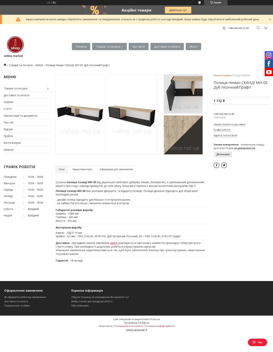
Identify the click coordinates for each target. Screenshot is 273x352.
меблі (113, 243)
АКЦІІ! (193, 46)
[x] (224, 165)
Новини (8, 102)
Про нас (9, 122)
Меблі (39, 65)
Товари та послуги (108, 46)
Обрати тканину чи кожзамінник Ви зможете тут (100, 297)
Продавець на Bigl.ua (136, 322)
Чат (260, 342)
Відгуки (8, 129)
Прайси (8, 136)
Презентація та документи (20, 115)
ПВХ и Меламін (80, 305)
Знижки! (9, 149)
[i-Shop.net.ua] (14, 44)
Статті (8, 109)
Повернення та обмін (17, 305)
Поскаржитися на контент (128, 326)
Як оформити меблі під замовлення (25, 297)
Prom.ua (155, 319)
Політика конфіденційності (160, 326)
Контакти (138, 46)
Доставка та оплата (167, 46)
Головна (81, 46)
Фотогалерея (12, 143)
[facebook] (216, 165)
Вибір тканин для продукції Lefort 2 (91, 301)
